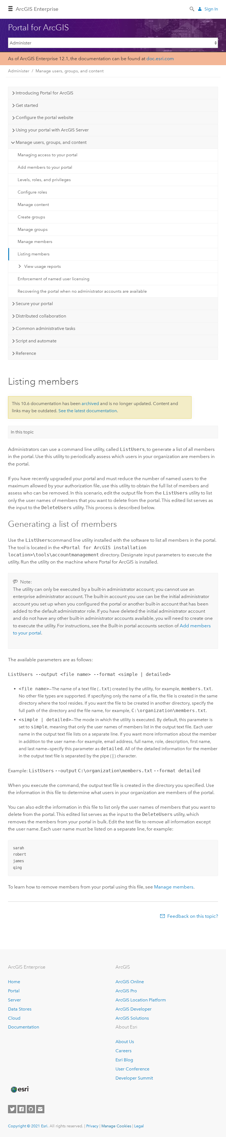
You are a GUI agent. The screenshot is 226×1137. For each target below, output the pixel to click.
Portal (14, 990)
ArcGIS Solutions (132, 1018)
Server (14, 1000)
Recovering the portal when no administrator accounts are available (82, 291)
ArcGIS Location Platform (140, 1000)
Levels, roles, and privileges (44, 179)
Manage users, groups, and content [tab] (51, 142)
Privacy (92, 1126)
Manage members (35, 241)
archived (90, 403)
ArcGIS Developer (133, 1009)
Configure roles (32, 192)
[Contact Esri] (40, 1109)
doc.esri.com (160, 58)
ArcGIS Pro (126, 990)
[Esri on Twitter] (12, 1109)
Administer (18, 70)
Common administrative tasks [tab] (45, 328)
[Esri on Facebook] (21, 1109)
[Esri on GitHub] (31, 1109)
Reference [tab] (26, 353)
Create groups (31, 217)
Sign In (211, 9)
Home (14, 981)
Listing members (34, 254)
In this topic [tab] (22, 432)
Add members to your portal (45, 167)
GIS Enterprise (37, 9)
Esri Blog (124, 1059)
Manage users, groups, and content (70, 70)
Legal (139, 1126)
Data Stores (19, 1009)
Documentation (23, 1027)
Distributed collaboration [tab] (41, 316)
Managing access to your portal (47, 154)
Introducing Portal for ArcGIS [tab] (44, 93)
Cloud (14, 1018)
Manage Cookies (116, 1126)
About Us (124, 1041)
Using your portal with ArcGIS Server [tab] (52, 130)
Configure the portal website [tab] (44, 117)
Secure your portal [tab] (34, 303)
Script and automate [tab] (36, 340)
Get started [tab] (27, 105)
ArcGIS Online (129, 981)
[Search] (192, 8)
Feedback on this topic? (192, 916)
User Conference (132, 1069)
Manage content (33, 204)
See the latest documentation (87, 410)
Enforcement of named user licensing (53, 278)
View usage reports (42, 266)
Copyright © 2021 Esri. (28, 1126)
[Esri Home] (19, 1089)
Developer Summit (134, 1078)
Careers (123, 1050)
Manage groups (33, 229)
